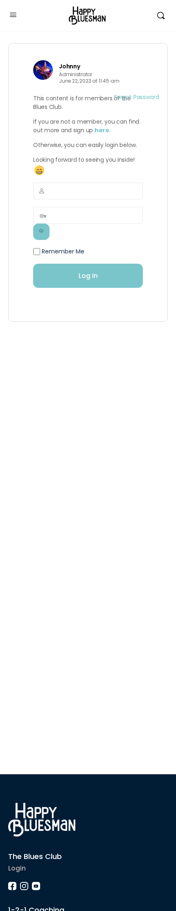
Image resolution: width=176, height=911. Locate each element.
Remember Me (62, 251)
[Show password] (41, 232)
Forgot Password (136, 97)
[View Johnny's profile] (43, 70)
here (102, 130)
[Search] (161, 15)
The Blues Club (35, 856)
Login (17, 868)
